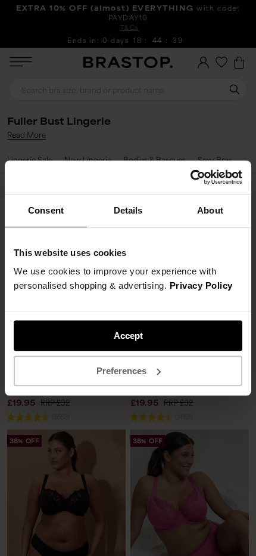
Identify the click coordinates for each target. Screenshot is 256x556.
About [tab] (210, 210)
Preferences (121, 371)
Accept (128, 335)
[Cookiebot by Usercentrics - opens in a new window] (190, 177)
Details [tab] (128, 210)
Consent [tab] (46, 210)
